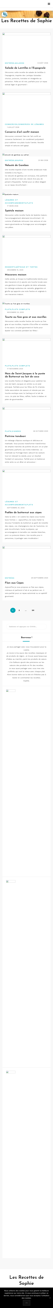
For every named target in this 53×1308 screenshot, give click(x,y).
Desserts (10, 267)
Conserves (11, 124)
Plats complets (21, 309)
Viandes (16, 431)
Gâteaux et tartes (27, 267)
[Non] (50, 1298)
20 (33, 610)
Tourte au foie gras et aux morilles (25, 317)
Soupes (19, 160)
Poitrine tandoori (15, 436)
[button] (45, 3)
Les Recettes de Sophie (26, 21)
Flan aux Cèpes (14, 583)
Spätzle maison (14, 210)
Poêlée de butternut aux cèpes (23, 512)
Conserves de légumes (31, 124)
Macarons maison (15, 274)
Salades (19, 63)
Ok (27, 1303)
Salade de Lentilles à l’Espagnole (25, 68)
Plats (29, 203)
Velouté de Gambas (17, 165)
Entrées (10, 63)
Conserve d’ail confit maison (22, 132)
